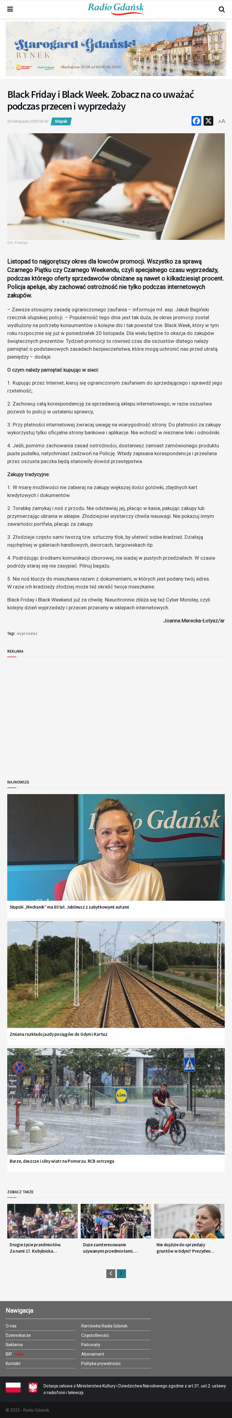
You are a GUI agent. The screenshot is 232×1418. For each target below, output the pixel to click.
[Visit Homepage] (116, 9)
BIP (9, 1354)
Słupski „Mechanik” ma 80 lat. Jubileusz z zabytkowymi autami (69, 907)
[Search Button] (222, 9)
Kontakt (13, 1363)
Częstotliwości (95, 1335)
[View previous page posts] (110, 1273)
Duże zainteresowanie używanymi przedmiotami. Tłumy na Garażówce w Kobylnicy (108, 1248)
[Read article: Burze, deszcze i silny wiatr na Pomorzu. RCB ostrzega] (116, 1109)
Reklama (14, 1344)
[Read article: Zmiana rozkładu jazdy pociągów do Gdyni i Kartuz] (116, 982)
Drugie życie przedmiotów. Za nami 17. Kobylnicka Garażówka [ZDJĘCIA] (35, 1248)
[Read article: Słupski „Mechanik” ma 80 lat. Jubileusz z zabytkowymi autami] (116, 855)
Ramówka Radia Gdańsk (104, 1326)
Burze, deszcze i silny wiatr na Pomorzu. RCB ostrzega (62, 1161)
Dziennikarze (18, 1335)
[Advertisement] (57, 713)
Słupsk (61, 121)
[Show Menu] (10, 9)
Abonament (92, 1354)
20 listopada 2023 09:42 (28, 121)
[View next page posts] (121, 1273)
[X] (208, 121)
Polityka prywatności (101, 1363)
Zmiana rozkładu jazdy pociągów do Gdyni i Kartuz (59, 1034)
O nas (11, 1326)
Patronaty (90, 1344)
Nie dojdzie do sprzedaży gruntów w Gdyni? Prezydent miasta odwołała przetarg (184, 1248)
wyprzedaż (27, 633)
